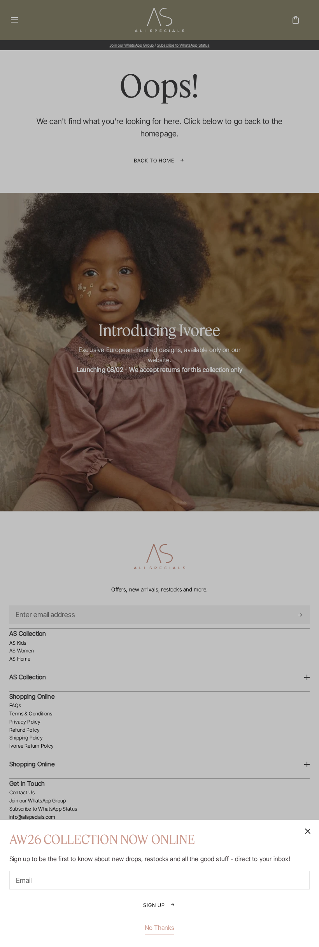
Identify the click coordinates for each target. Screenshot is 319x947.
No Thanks (159, 927)
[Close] (159, 473)
